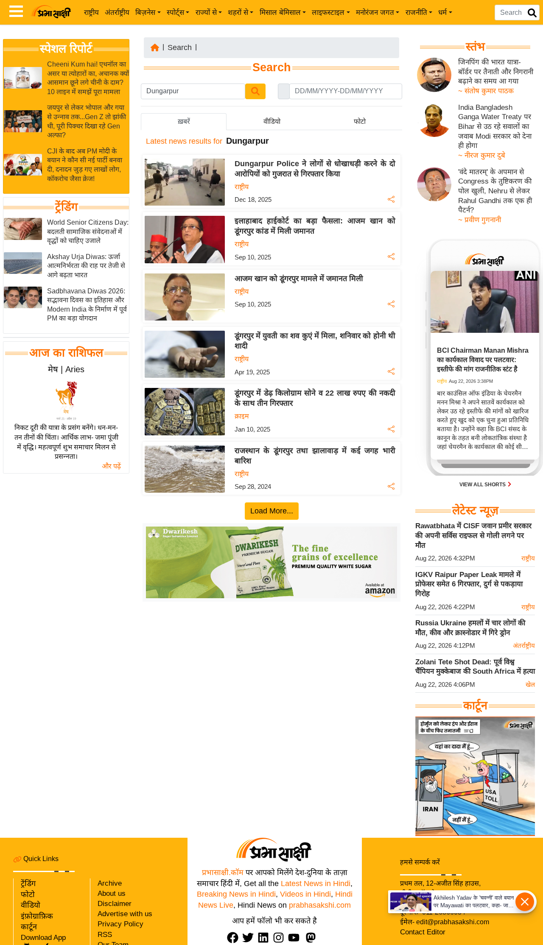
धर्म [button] (442, 12)
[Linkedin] (265, 937)
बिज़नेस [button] (145, 12)
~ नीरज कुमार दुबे (481, 155)
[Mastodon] (312, 937)
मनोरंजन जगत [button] (375, 12)
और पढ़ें (111, 466)
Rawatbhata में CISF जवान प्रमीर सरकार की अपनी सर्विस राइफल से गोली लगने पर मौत (473, 535)
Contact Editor (422, 932)
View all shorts (483, 485)
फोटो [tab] (360, 121)
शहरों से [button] (238, 12)
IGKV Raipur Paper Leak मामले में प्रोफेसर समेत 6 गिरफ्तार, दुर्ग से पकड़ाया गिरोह (469, 584)
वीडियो (30, 905)
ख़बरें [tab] (184, 121)
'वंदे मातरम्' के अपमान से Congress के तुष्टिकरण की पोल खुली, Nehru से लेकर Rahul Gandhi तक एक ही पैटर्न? (495, 191)
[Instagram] (280, 937)
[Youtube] (295, 937)
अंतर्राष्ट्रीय (117, 12)
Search (180, 47)
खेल (530, 684)
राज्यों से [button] (206, 12)
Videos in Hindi (305, 894)
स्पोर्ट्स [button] (175, 12)
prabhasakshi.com (320, 905)
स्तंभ (475, 46)
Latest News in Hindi (315, 883)
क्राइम (242, 416)
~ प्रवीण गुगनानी (479, 220)
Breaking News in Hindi (236, 894)
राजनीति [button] (416, 12)
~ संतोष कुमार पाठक (486, 91)
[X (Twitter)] (250, 937)
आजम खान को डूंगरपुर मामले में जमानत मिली (299, 278)
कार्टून (29, 927)
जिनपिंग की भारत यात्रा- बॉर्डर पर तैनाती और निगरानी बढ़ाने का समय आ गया (495, 71)
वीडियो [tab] (271, 121)
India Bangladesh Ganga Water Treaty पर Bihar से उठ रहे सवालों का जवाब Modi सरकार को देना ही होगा (495, 126)
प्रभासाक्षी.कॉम (223, 872)
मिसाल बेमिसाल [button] (280, 12)
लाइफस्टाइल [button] (328, 12)
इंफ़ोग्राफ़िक (37, 916)
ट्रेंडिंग (66, 207)
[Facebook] (234, 937)
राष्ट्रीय (91, 12)
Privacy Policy (120, 924)
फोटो (28, 894)
